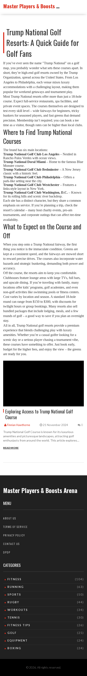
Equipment (17, 640)
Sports (14, 594)
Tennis (13, 617)
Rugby (13, 602)
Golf (11, 633)
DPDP (6, 552)
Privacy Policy (14, 535)
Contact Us (11, 544)
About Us (9, 518)
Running (15, 587)
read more (11, 447)
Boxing (14, 648)
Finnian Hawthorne (18, 425)
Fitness (14, 579)
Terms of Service (15, 527)
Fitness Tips (18, 625)
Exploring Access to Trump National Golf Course (39, 414)
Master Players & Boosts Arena (35, 6)
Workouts (17, 610)
